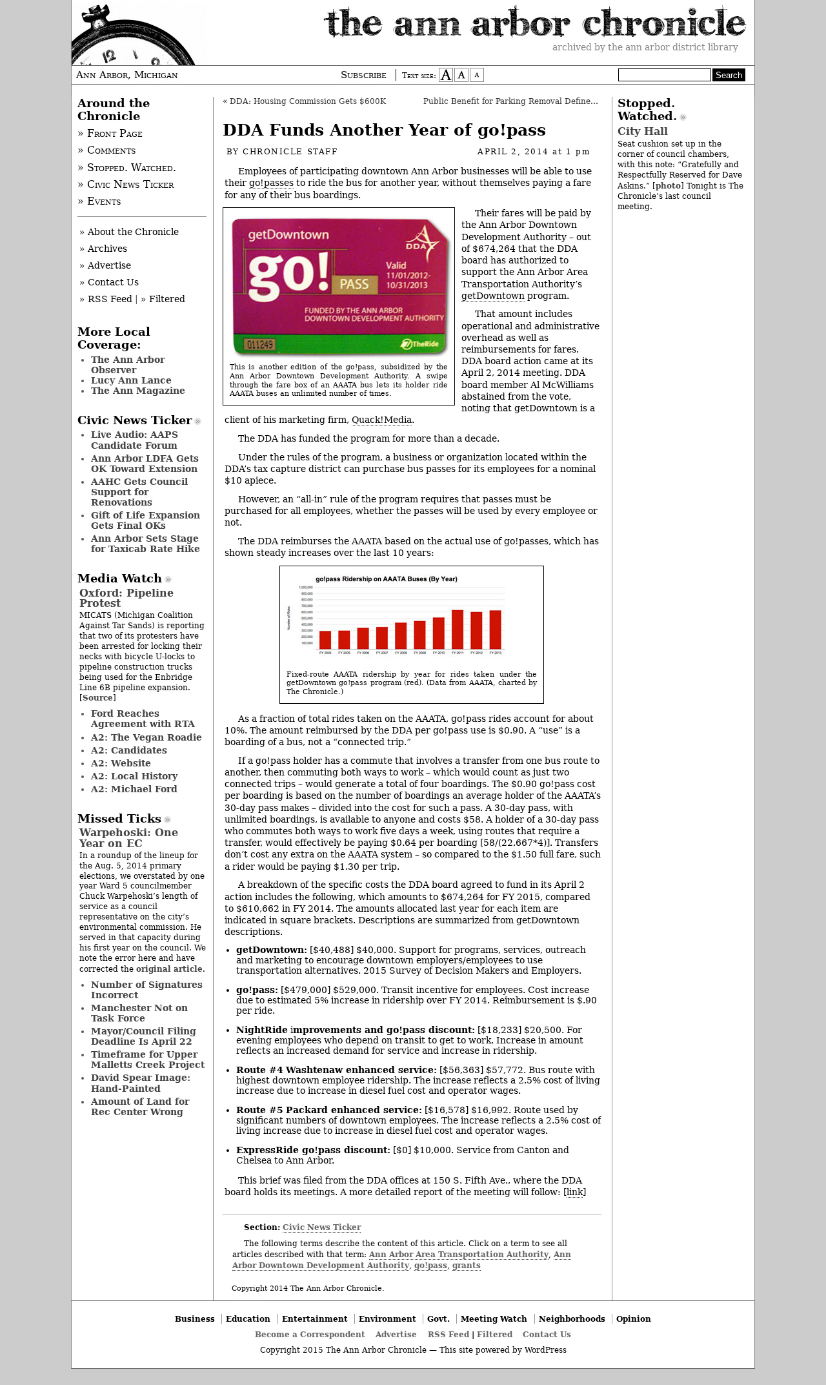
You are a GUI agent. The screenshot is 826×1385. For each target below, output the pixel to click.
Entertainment (315, 1319)
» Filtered (163, 299)
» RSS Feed (105, 299)
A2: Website (121, 763)
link (575, 1192)
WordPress (546, 1350)
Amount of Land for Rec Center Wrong (140, 1106)
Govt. (438, 1319)
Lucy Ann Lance (131, 380)
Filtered (494, 1334)
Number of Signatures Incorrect (147, 990)
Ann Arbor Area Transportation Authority (459, 1254)
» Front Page (110, 133)
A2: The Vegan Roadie (146, 737)
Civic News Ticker (322, 1227)
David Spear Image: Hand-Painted (140, 1082)
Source (98, 698)
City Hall (643, 131)
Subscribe (364, 75)
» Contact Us (109, 282)
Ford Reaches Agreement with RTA (143, 718)
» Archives (103, 248)
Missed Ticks (119, 818)
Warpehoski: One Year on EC (128, 837)
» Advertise (105, 265)
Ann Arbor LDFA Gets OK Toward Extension (145, 463)
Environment (387, 1319)
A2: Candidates (129, 750)
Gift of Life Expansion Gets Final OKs (145, 520)
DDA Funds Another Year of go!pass (384, 130)
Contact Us (547, 1334)
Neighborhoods (572, 1319)
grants (466, 1265)
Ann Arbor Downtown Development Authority (401, 1259)
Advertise (396, 1334)
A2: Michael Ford (134, 789)
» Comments (106, 150)
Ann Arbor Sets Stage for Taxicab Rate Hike (145, 543)
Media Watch (119, 578)
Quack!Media (382, 420)
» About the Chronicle (129, 232)
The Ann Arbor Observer (128, 364)
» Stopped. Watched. (126, 168)
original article (169, 969)
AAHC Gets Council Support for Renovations (139, 492)
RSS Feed (448, 1334)
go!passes (271, 183)
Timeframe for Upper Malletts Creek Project (148, 1059)
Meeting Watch (494, 1319)
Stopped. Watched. (647, 110)
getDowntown (493, 296)
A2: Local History (134, 776)
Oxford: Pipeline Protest (126, 598)
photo (668, 185)
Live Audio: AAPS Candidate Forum (134, 439)
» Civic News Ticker (125, 184)
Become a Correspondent (310, 1334)
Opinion (633, 1319)
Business (195, 1319)
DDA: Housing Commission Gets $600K (308, 101)
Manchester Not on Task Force (139, 1013)
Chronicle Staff (290, 151)
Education (248, 1319)
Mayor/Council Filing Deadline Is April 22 (143, 1036)
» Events (99, 201)
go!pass (430, 1265)
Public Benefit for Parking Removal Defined (509, 101)
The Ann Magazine (138, 390)
